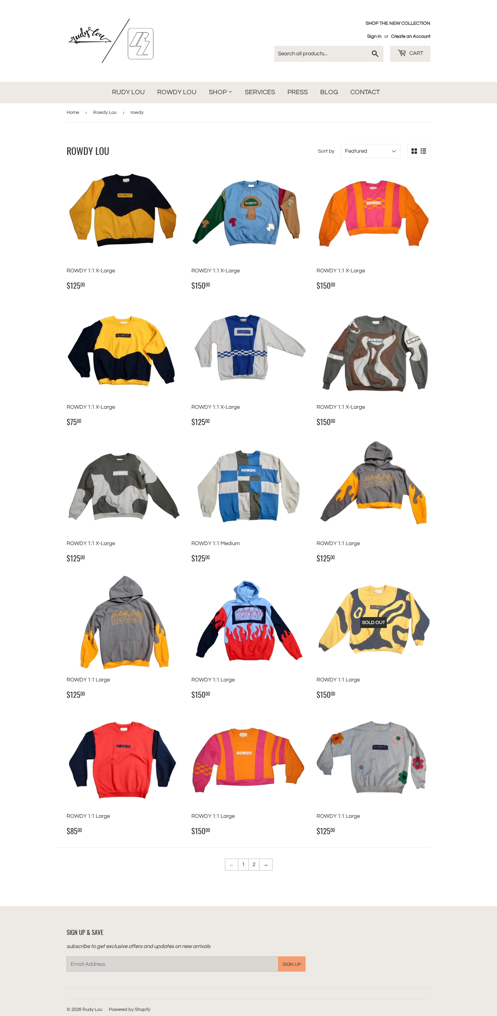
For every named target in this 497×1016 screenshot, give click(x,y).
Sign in (374, 36)
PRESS (297, 92)
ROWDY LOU (176, 92)
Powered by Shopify (129, 1009)
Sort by (326, 151)
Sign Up (292, 964)
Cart (415, 53)
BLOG (329, 92)
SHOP (218, 92)
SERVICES (260, 92)
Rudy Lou (92, 1009)
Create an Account (410, 36)
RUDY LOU (128, 92)
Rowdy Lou (104, 112)
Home (73, 112)
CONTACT (365, 92)
